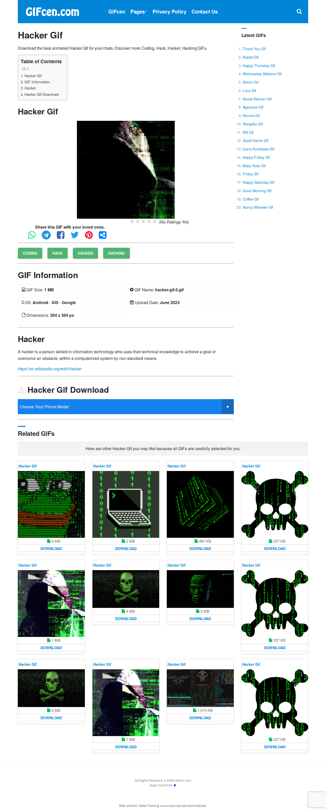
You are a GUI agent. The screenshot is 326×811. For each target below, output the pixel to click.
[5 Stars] (154, 221)
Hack (57, 253)
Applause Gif (253, 107)
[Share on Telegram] (49, 237)
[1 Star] (132, 221)
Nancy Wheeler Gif (258, 207)
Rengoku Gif (253, 123)
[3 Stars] (143, 221)
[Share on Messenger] (105, 237)
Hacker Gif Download (41, 94)
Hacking (116, 253)
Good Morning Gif (257, 190)
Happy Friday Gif (256, 157)
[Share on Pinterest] (91, 237)
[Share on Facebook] (63, 237)
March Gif (251, 82)
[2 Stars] (137, 221)
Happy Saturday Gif (258, 182)
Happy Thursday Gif (259, 65)
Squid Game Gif (255, 140)
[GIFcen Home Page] (52, 11)
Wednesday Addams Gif (262, 73)
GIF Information (37, 81)
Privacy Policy (169, 11)
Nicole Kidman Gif (257, 98)
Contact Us (205, 11)
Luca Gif (249, 90)
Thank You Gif (254, 48)
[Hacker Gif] (126, 169)
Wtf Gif (248, 132)
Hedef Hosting (148, 805)
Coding (30, 253)
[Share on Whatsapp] (34, 237)
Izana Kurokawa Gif (258, 148)
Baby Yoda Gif (254, 165)
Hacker (30, 87)
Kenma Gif (251, 115)
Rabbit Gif (251, 57)
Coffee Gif (251, 199)
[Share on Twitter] (77, 237)
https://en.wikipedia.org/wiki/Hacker (50, 369)
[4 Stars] (149, 221)
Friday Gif (251, 173)
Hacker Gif (33, 75)
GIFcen (116, 11)
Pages (137, 11)
